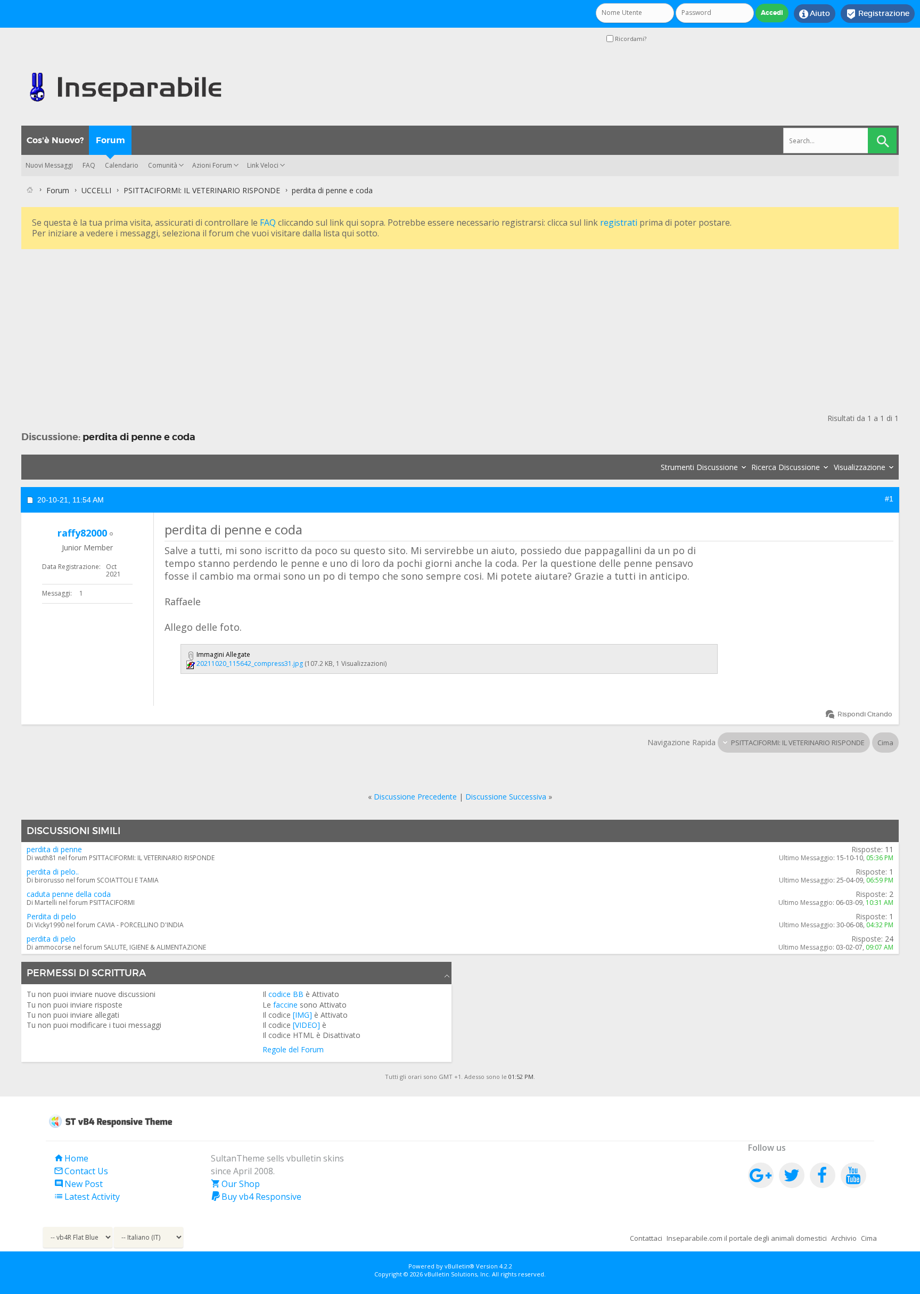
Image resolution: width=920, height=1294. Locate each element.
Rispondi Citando (864, 714)
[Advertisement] (340, 326)
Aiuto (814, 14)
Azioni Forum (212, 165)
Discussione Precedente (415, 797)
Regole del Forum (293, 1049)
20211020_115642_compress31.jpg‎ (249, 663)
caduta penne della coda (69, 894)
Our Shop (235, 1184)
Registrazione (877, 14)
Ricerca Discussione (785, 467)
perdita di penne (54, 849)
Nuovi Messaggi (49, 165)
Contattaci (646, 1238)
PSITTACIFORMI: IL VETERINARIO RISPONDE (202, 190)
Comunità (162, 165)
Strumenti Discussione (699, 467)
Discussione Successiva (505, 797)
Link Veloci (262, 165)
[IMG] (302, 1015)
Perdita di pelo (51, 916)
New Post (78, 1184)
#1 (889, 498)
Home (71, 1158)
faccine (285, 1005)
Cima (885, 742)
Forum (110, 140)
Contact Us (81, 1171)
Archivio (844, 1238)
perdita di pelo (51, 939)
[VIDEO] (306, 1025)
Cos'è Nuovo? (55, 140)
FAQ (89, 165)
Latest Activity (87, 1196)
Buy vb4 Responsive (256, 1196)
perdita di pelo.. (53, 872)
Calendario (121, 165)
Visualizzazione (859, 467)
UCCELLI (96, 190)
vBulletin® (459, 1266)
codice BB (285, 994)
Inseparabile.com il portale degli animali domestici (747, 1238)
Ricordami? (629, 39)
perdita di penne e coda (139, 437)
